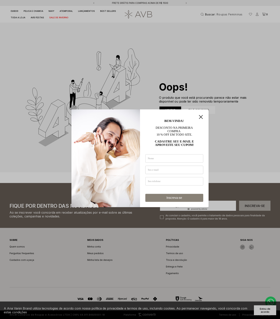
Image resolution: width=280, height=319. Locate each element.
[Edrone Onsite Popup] (140, 159)
